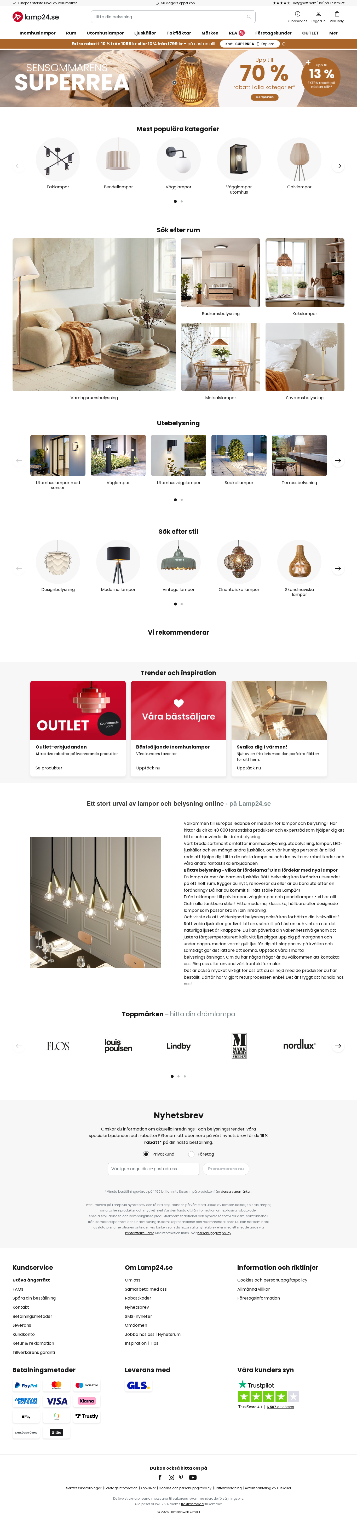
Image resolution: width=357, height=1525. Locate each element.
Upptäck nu (148, 768)
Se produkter (49, 768)
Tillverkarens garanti (34, 1352)
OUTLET (310, 33)
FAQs (18, 1289)
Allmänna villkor (253, 1289)
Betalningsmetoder (32, 1316)
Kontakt (21, 1307)
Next (338, 166)
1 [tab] (175, 201)
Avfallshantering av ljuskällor (268, 1488)
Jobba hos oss (139, 1334)
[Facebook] (163, 1477)
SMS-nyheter (138, 1316)
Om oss (132, 1280)
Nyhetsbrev (137, 1307)
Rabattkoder (138, 1298)
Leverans (22, 1325)
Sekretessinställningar (83, 1488)
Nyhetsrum (169, 1334)
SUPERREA (250, 44)
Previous (19, 166)
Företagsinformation (258, 1298)
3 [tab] (185, 1076)
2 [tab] (182, 201)
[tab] (66, 1310)
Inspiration (136, 1343)
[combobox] (173, 17)
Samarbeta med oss (146, 1289)
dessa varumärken (236, 1191)
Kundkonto (24, 1334)
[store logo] (36, 16)
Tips (154, 1343)
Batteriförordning (228, 1488)
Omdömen (136, 1325)
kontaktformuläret (139, 1233)
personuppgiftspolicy (214, 1233)
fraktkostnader (192, 1504)
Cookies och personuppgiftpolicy (185, 1488)
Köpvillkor (148, 1488)
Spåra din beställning (34, 1298)
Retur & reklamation (33, 1343)
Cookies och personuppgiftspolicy (272, 1280)
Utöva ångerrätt (31, 1280)
